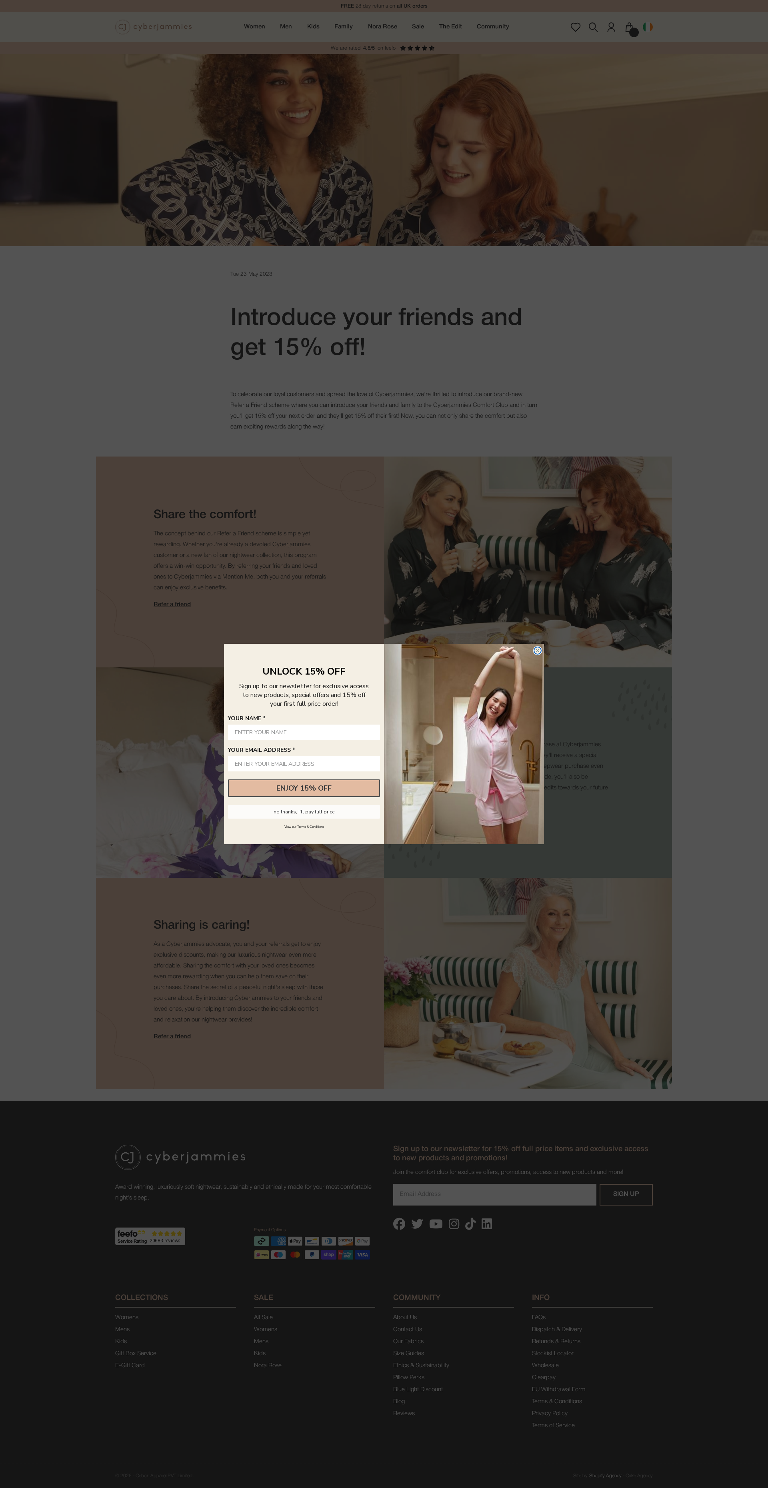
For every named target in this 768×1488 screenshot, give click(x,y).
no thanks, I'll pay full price (304, 812)
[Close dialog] (537, 650)
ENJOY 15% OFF (304, 788)
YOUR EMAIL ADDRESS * (261, 750)
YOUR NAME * (247, 718)
